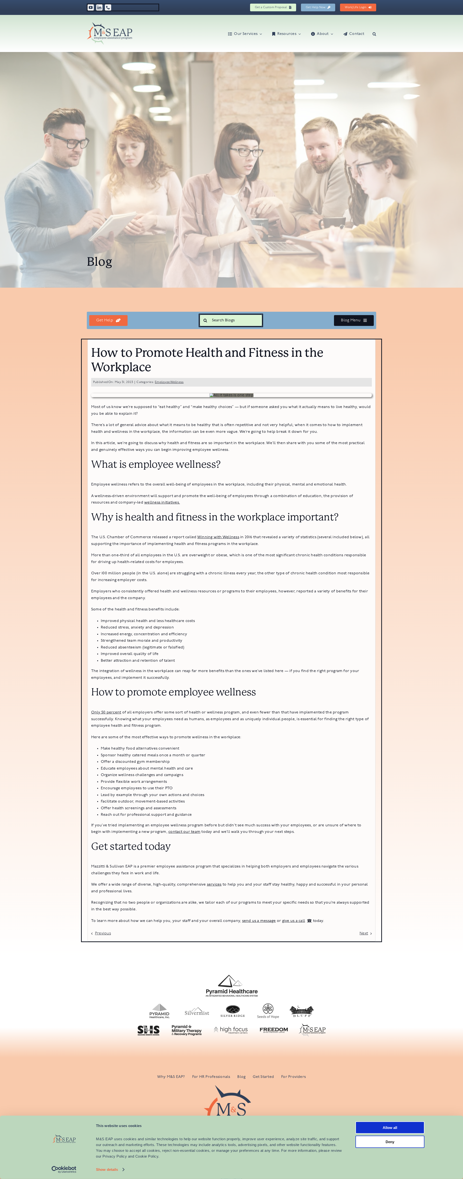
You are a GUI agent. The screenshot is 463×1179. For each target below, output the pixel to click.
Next (364, 933)
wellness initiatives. (162, 503)
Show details (107, 1169)
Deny (390, 1142)
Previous (103, 933)
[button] (374, 33)
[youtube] (91, 7)
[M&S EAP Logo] (109, 24)
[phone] (108, 7)
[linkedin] (99, 7)
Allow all (390, 1128)
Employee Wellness (169, 382)
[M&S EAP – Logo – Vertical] (231, 1087)
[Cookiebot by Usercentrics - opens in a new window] (64, 1169)
